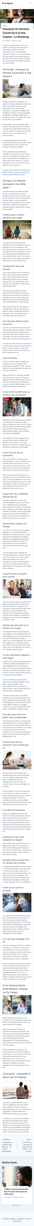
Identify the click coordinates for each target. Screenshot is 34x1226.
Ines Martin (7, 40)
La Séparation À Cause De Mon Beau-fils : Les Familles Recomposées (7, 1145)
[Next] (29, 1185)
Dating (5, 25)
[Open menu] (30, 3)
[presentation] (17, 1176)
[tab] (13, 1205)
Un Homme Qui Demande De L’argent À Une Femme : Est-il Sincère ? (27, 1145)
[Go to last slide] (4, 1185)
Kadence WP (17, 1221)
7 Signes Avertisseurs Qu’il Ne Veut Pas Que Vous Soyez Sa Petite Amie (16, 1191)
